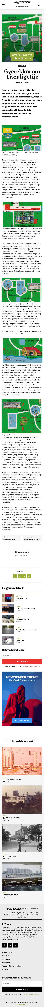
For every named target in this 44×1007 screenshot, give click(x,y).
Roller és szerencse (22, 619)
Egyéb (18, 607)
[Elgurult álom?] (8, 640)
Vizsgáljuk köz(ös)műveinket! (26, 630)
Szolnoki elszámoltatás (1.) (25, 609)
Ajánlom (19, 596)
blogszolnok (22, 552)
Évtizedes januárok (10, 895)
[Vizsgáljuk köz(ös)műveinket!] (8, 629)
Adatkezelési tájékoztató (31, 666)
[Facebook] (15, 576)
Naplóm (18, 617)
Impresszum (22, 1004)
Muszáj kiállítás (21, 598)
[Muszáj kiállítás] (8, 598)
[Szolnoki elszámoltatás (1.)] (8, 608)
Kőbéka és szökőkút (9, 539)
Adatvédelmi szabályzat (30, 994)
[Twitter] (20, 576)
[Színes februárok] (22, 838)
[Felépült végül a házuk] (22, 761)
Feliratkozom (20, 989)
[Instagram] (10, 945)
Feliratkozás (21, 661)
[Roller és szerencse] (8, 619)
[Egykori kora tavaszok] (22, 799)
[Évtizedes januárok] (22, 876)
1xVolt (22, 51)
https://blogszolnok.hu (22, 555)
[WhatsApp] (29, 576)
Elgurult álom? (21, 640)
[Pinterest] (24, 576)
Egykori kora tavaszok (11, 818)
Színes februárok (9, 856)
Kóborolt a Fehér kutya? (32, 539)
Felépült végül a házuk (11, 779)
